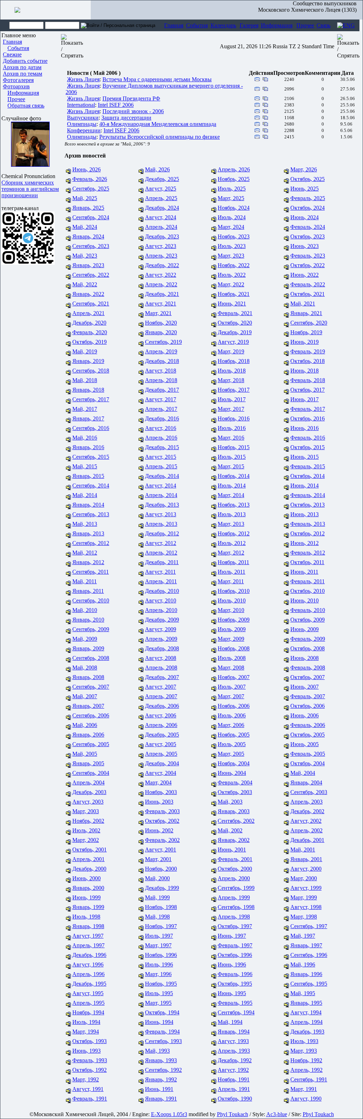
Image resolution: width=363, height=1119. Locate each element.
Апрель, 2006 (161, 725)
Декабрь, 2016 (162, 418)
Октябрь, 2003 (235, 792)
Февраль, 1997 (235, 945)
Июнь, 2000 (86, 878)
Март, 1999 (303, 897)
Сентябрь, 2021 (90, 304)
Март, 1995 (158, 1003)
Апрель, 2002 (306, 830)
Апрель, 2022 (161, 284)
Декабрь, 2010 (162, 591)
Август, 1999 (306, 888)
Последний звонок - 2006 (133, 111)
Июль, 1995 (159, 993)
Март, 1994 (85, 1032)
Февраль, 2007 (307, 696)
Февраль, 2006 (307, 725)
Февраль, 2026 (89, 179)
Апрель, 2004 (88, 782)
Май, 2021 (302, 304)
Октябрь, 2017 (307, 390)
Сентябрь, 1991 (308, 1079)
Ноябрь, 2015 (234, 447)
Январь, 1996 (306, 974)
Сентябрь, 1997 (308, 926)
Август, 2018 (160, 371)
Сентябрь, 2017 (90, 399)
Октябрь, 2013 (307, 505)
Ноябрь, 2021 (234, 294)
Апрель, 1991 (234, 1089)
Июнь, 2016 (304, 428)
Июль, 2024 (232, 217)
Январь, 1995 (306, 1003)
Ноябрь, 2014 (234, 476)
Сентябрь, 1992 (163, 1070)
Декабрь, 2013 (162, 505)
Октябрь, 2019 (89, 342)
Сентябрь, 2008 (90, 658)
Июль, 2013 (232, 514)
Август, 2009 (160, 629)
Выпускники (83, 118)
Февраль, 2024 (307, 227)
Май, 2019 (84, 351)
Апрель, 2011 (161, 581)
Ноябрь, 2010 (234, 591)
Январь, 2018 (88, 390)
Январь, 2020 (161, 332)
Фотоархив (16, 86)
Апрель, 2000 (234, 878)
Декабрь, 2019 (235, 332)
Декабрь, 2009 (162, 620)
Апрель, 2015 (161, 466)
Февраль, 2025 (307, 198)
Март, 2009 (231, 639)
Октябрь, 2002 (162, 821)
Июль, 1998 (86, 917)
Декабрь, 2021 (162, 294)
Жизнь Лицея (83, 79)
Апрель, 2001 (88, 859)
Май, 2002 (230, 830)
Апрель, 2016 (161, 438)
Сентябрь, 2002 (236, 821)
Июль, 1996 (159, 964)
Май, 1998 (157, 917)
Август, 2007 (160, 687)
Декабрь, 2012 (162, 533)
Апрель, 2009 (161, 639)
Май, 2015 (84, 466)
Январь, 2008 (88, 677)
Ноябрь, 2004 (234, 763)
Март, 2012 (231, 553)
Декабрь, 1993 (307, 1032)
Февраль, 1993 (89, 1060)
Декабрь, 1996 (89, 955)
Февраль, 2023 (307, 256)
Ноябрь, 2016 (234, 418)
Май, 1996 (302, 964)
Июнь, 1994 (159, 1022)
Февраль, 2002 (162, 840)
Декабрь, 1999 (162, 888)
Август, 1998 (306, 907)
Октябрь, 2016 (307, 418)
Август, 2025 (160, 189)
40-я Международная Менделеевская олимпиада (157, 124)
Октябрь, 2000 (235, 869)
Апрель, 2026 (234, 169)
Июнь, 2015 (304, 457)
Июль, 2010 (232, 600)
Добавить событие (25, 61)
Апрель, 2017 (161, 409)
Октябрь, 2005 (307, 735)
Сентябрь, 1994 (236, 1012)
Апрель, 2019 (161, 351)
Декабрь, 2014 (162, 476)
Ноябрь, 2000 (161, 869)
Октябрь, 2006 (307, 706)
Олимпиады (81, 124)
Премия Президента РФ (131, 98)
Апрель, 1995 (88, 1003)
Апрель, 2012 (161, 553)
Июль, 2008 (232, 658)
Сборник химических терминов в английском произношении (30, 189)
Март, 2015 (231, 466)
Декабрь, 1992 (235, 1060)
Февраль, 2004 (235, 782)
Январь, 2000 (88, 888)
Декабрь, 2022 (162, 265)
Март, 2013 (231, 524)
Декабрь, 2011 (162, 562)
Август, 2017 (160, 399)
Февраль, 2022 (307, 284)
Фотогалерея (18, 80)
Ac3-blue (276, 1114)
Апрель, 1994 (306, 1022)
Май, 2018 (84, 380)
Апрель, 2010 (161, 610)
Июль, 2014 (232, 486)
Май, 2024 (84, 227)
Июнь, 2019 (304, 342)
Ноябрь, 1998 (161, 907)
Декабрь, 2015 (162, 447)
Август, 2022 (160, 275)
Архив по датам (22, 67)
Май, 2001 (302, 850)
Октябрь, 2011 (307, 562)
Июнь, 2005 (304, 744)
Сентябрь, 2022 (90, 275)
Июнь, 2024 (304, 217)
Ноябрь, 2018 (234, 361)
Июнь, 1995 (232, 993)
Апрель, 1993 (234, 1051)
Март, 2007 (231, 696)
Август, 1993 (233, 1041)
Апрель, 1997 (88, 945)
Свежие (12, 54)
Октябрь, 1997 (235, 926)
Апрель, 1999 (234, 897)
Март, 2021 (158, 313)
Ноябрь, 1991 (234, 1079)
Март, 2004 (158, 782)
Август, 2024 (160, 217)
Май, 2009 (84, 639)
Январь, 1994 (234, 1032)
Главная (173, 25)
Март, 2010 (231, 610)
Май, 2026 (157, 169)
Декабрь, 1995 (89, 984)
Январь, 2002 (234, 840)
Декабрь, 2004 (162, 763)
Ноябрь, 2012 (234, 533)
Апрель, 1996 (88, 974)
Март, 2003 (85, 811)
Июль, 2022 (232, 275)
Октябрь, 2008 (307, 648)
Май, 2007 (84, 696)
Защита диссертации (126, 118)
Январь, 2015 (88, 476)
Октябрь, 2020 (235, 323)
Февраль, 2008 (307, 668)
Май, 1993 (157, 1051)
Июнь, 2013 (304, 514)
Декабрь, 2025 (162, 179)
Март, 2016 (231, 438)
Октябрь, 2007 (307, 677)
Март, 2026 (303, 169)
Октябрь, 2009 (307, 620)
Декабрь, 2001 (307, 840)
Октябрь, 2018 (307, 361)
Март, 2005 (231, 754)
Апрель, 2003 (306, 802)
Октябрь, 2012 (307, 533)
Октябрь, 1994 (162, 1012)
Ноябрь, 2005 (234, 735)
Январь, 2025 (88, 208)
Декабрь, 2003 (89, 792)
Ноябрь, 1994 (88, 1012)
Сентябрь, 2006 (90, 715)
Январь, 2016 (88, 447)
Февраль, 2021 (235, 313)
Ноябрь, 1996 (161, 955)
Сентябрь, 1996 (308, 955)
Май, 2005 (84, 754)
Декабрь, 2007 (162, 677)
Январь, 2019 (88, 361)
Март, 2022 (231, 284)
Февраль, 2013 (307, 524)
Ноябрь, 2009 (234, 620)
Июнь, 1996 (232, 964)
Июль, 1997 (159, 936)
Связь (323, 25)
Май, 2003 (230, 802)
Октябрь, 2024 (307, 208)
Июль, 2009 (232, 629)
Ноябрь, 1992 (306, 1060)
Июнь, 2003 (159, 802)
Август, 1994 (306, 1012)
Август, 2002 (306, 821)
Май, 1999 (157, 897)
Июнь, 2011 (304, 572)
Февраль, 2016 (307, 438)
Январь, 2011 (88, 591)
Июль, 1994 (86, 1022)
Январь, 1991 (161, 1099)
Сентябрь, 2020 (308, 323)
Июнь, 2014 (304, 486)
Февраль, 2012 (307, 553)
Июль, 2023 (232, 246)
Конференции (84, 130)
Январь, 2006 (88, 735)
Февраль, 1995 (235, 1003)
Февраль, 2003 (162, 811)
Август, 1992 (233, 1070)
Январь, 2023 (88, 265)
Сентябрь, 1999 (236, 888)
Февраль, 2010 (307, 610)
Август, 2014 (160, 486)
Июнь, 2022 (304, 275)
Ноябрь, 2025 (234, 179)
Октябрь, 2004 (307, 763)
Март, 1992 (85, 1079)
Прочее (305, 25)
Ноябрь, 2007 (234, 677)
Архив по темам (22, 74)
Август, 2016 (160, 428)
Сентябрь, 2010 (90, 600)
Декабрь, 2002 (307, 811)
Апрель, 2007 (161, 696)
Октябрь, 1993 (89, 1041)
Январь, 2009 (88, 648)
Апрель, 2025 (161, 198)
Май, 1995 (302, 993)
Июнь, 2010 (304, 600)
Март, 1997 (158, 945)
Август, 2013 (160, 514)
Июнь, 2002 (159, 830)
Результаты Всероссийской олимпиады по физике (159, 137)
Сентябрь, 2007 (90, 687)
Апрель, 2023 (161, 256)
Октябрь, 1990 (235, 1099)
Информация (276, 25)
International (81, 105)
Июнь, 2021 (232, 304)
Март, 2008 (231, 668)
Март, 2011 (231, 581)
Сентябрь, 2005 (90, 744)
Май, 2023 (84, 256)
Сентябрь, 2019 (163, 342)
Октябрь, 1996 (235, 955)
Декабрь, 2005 (162, 735)
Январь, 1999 (88, 907)
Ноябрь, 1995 (161, 984)
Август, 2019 (233, 342)
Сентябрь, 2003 (308, 792)
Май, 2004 (302, 773)
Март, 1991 (303, 1089)
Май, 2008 (84, 668)
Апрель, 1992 (306, 1070)
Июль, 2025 (232, 189)
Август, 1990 (306, 1099)
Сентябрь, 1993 (163, 1041)
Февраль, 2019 (307, 351)
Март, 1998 (303, 917)
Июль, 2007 (232, 687)
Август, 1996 (88, 964)
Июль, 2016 (232, 428)
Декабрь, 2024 (162, 208)
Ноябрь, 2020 (161, 323)
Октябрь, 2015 (307, 447)
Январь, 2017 (88, 418)
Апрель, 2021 (88, 313)
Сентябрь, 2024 (90, 217)
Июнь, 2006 (304, 715)
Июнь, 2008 (304, 658)
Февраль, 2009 (307, 639)
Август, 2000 (306, 869)
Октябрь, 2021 (307, 294)
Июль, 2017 (232, 399)
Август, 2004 (160, 773)
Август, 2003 (88, 802)
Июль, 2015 (232, 457)
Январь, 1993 (161, 1060)
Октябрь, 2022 (307, 265)
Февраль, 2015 (307, 466)
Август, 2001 (160, 850)
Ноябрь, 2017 (234, 390)
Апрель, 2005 (161, 754)
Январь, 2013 (88, 533)
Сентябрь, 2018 (90, 371)
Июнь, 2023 (304, 246)
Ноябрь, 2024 (234, 208)
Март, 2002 (85, 840)
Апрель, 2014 (161, 495)
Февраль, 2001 (235, 859)
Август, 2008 (160, 658)
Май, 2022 (84, 284)
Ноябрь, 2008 (234, 648)
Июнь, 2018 (304, 371)
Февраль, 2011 (307, 581)
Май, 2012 (84, 553)
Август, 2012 (160, 543)
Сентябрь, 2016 (90, 428)
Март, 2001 (158, 859)
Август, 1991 (88, 1089)
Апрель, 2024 (161, 227)
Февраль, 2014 (307, 495)
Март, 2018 (231, 380)
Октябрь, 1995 (235, 984)
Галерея (249, 25)
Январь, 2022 (88, 294)
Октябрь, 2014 (307, 476)
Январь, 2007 (88, 706)
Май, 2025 (84, 198)
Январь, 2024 (88, 236)
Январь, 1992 (161, 1079)
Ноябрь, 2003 (161, 792)
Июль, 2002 (86, 830)
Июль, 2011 (231, 572)
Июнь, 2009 (304, 629)
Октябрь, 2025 (307, 179)
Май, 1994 (230, 1022)
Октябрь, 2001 (89, 850)
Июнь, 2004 (232, 773)
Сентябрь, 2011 (90, 572)
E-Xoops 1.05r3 (169, 1114)
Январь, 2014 (88, 505)
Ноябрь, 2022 (234, 265)
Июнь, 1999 (86, 897)
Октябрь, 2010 (307, 591)
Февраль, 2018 (307, 380)
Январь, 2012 (88, 562)
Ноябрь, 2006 (234, 706)
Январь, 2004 (306, 782)
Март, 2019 (231, 351)
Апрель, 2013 (161, 524)
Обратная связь (25, 106)
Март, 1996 (158, 974)
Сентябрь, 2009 (90, 629)
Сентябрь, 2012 (90, 543)
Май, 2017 (84, 409)
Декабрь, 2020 (89, 323)
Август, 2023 (160, 246)
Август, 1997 (88, 936)
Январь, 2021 (306, 313)
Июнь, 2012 (304, 543)
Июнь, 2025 (304, 189)
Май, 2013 (84, 524)
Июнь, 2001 (232, 850)
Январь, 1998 (88, 926)
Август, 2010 (160, 600)
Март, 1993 (303, 1051)
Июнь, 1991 (159, 1089)
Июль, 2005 (232, 744)
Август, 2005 (160, 744)
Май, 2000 (157, 878)
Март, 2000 (303, 878)
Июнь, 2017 (304, 399)
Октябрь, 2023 (307, 236)
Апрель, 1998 (234, 917)
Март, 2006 (231, 725)
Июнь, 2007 (304, 687)
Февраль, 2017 (307, 409)
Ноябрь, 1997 (161, 926)
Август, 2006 (160, 715)
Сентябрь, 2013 (90, 514)
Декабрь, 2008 (162, 648)
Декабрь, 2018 (162, 361)
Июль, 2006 (232, 715)
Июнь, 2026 (86, 169)
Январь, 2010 (88, 620)
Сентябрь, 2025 (90, 189)
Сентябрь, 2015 (90, 457)
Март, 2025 (231, 198)
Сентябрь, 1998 (236, 907)
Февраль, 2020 (89, 332)
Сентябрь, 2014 (90, 486)
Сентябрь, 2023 (90, 246)
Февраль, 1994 (162, 1032)
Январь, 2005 (88, 763)
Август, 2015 (160, 457)
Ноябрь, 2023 (234, 236)
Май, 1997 (302, 936)
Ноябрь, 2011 (233, 562)
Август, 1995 (88, 993)
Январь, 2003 (234, 811)
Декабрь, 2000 (89, 869)
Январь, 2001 (306, 859)
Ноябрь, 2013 (234, 505)
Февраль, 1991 (89, 1099)
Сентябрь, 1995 (308, 984)
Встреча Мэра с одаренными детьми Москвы (157, 79)
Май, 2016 (84, 438)
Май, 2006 (84, 725)
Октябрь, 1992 (89, 1070)
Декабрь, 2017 (162, 390)
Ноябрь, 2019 (306, 332)
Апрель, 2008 (161, 668)
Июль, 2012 (232, 543)
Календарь (223, 25)
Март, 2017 (231, 409)
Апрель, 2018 (161, 380)
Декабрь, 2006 (162, 706)
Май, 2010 (84, 610)
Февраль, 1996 (235, 974)
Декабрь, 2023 (162, 236)
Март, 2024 (231, 227)
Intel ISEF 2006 (116, 105)
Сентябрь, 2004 (90, 773)
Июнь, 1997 (232, 936)
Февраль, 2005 (307, 754)
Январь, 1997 (306, 945)
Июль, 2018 (232, 371)
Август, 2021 (160, 304)
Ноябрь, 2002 (88, 821)
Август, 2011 (160, 572)
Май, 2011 (84, 581)
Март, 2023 (231, 256)
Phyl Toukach (232, 1114)
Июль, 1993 (304, 1041)
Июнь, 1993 (86, 1051)
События (197, 25)
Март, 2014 (231, 495)
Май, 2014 (84, 495)
